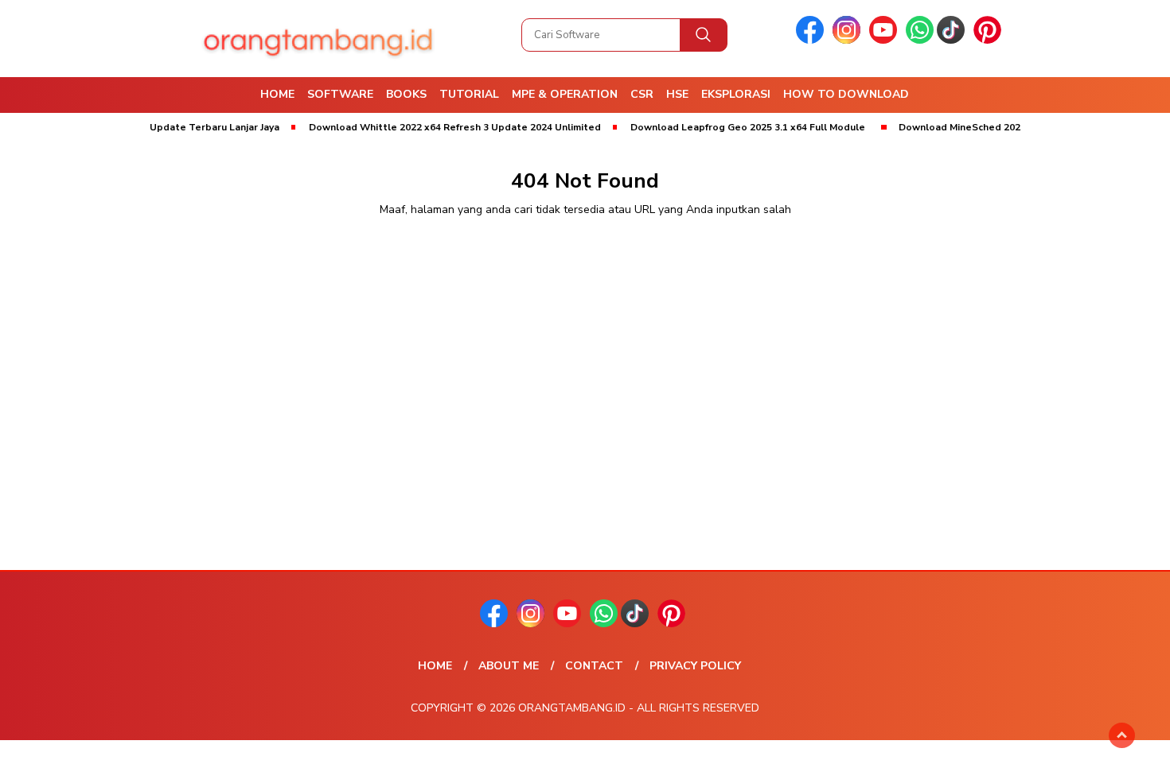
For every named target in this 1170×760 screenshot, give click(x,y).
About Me (508, 665)
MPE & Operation (565, 94)
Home (277, 94)
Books (406, 94)
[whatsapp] (920, 40)
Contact (594, 665)
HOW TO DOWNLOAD (846, 94)
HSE (677, 94)
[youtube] (886, 40)
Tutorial (469, 94)
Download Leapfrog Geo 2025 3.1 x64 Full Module (729, 127)
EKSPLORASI (735, 94)
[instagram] (849, 40)
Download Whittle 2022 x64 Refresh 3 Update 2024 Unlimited (437, 127)
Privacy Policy (695, 665)
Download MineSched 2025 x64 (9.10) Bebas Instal (998, 127)
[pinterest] (990, 40)
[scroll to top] (1121, 735)
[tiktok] (953, 40)
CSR (641, 94)
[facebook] (812, 40)
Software (340, 94)
